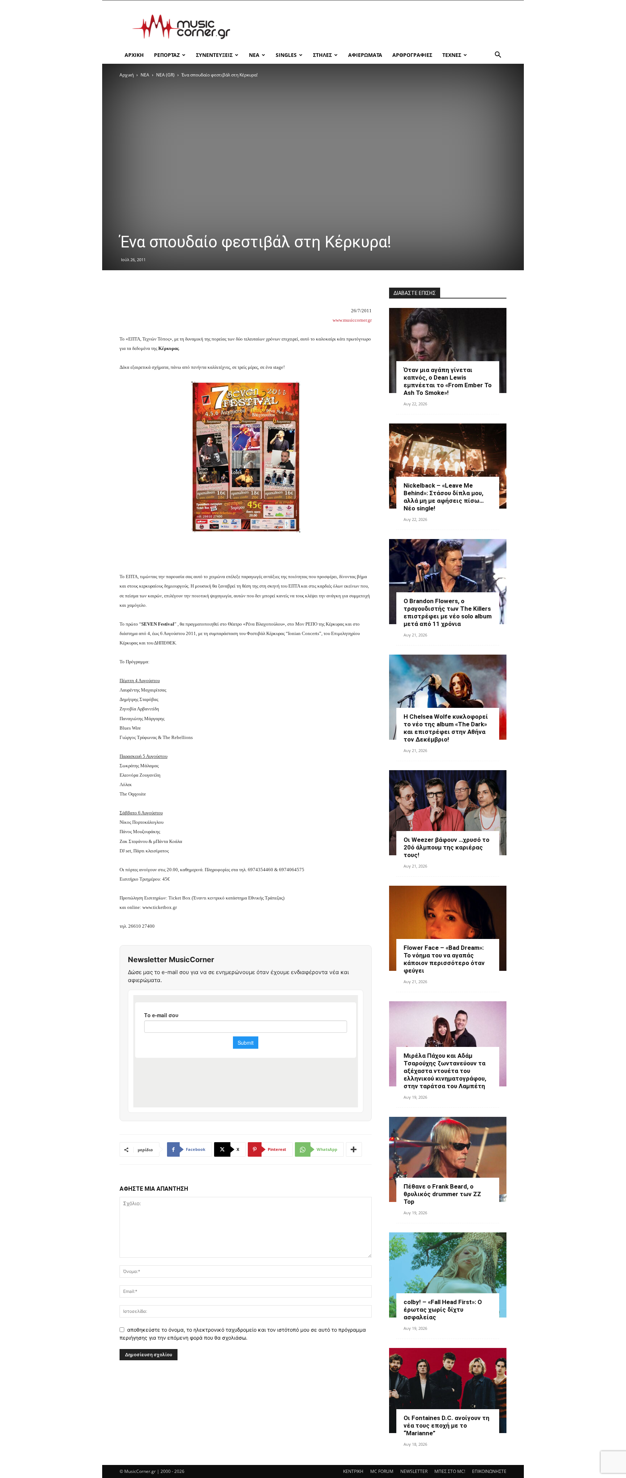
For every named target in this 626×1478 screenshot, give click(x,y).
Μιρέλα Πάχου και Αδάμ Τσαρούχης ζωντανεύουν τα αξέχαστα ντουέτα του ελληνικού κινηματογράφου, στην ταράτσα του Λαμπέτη (445, 1071)
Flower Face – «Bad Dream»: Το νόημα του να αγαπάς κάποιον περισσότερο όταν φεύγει (444, 959)
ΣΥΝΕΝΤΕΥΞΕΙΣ (214, 54)
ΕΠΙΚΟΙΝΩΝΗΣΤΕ (489, 1471)
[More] (354, 1149)
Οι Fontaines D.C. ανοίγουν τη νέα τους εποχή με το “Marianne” (446, 1425)
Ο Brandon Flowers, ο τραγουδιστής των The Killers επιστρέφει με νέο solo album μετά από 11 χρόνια (448, 612)
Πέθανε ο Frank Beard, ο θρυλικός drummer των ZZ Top (442, 1194)
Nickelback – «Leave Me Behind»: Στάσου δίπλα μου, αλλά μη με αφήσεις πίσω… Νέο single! (444, 497)
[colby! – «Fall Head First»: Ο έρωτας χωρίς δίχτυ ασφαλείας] (447, 1275)
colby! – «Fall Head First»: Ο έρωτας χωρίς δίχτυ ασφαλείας (443, 1309)
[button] (497, 55)
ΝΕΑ (254, 54)
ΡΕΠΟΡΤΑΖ (167, 54)
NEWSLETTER (413, 1471)
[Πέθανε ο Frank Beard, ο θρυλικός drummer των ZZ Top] (447, 1159)
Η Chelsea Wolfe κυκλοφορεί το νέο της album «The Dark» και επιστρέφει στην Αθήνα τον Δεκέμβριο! (446, 728)
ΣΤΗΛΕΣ (322, 54)
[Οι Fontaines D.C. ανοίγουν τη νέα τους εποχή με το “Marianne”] (447, 1390)
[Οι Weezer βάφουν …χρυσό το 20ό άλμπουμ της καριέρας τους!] (447, 812)
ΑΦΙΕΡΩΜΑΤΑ (365, 54)
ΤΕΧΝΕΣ (451, 54)
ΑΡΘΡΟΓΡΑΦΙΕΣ (412, 54)
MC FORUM (381, 1471)
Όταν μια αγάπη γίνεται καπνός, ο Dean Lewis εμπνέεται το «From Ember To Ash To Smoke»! (448, 381)
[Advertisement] (374, 27)
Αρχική (127, 75)
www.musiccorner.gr (352, 320)
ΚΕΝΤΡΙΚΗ (353, 1471)
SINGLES (286, 54)
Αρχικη (134, 54)
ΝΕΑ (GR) (165, 75)
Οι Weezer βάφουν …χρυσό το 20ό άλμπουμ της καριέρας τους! (446, 847)
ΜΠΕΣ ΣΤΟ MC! (449, 1471)
